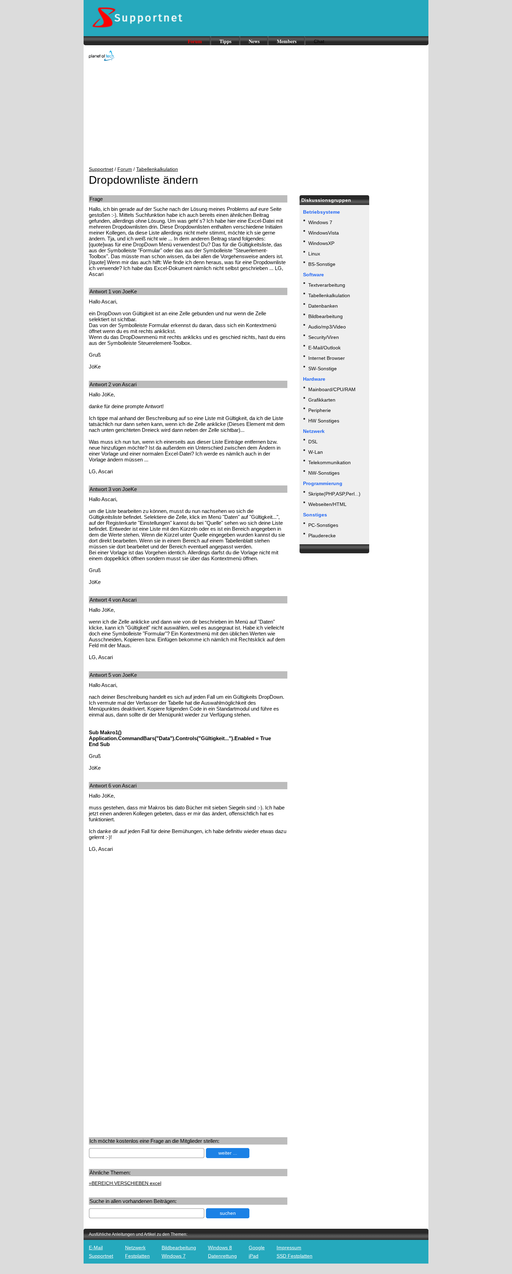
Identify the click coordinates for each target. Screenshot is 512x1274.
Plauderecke (322, 535)
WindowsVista (323, 233)
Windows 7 (320, 222)
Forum (195, 41)
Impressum (289, 1247)
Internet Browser (326, 358)
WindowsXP (321, 243)
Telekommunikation (329, 462)
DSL (313, 441)
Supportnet (101, 169)
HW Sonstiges (323, 421)
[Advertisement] (256, 114)
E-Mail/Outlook (324, 347)
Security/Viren (323, 337)
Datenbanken (323, 306)
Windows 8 (220, 1247)
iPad (253, 1256)
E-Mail (96, 1247)
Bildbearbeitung (325, 316)
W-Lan (315, 452)
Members (286, 41)
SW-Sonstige (322, 368)
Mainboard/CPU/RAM (332, 389)
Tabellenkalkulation (157, 169)
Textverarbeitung (326, 285)
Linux (314, 253)
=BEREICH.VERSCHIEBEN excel (125, 1183)
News (254, 41)
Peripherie (319, 410)
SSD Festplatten (294, 1256)
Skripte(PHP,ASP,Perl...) (334, 494)
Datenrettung (222, 1256)
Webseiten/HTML (327, 504)
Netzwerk (135, 1247)
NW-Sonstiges (324, 473)
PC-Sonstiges (323, 525)
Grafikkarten (321, 400)
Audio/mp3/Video (327, 327)
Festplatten (137, 1256)
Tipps (225, 41)
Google (257, 1247)
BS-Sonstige (321, 264)
